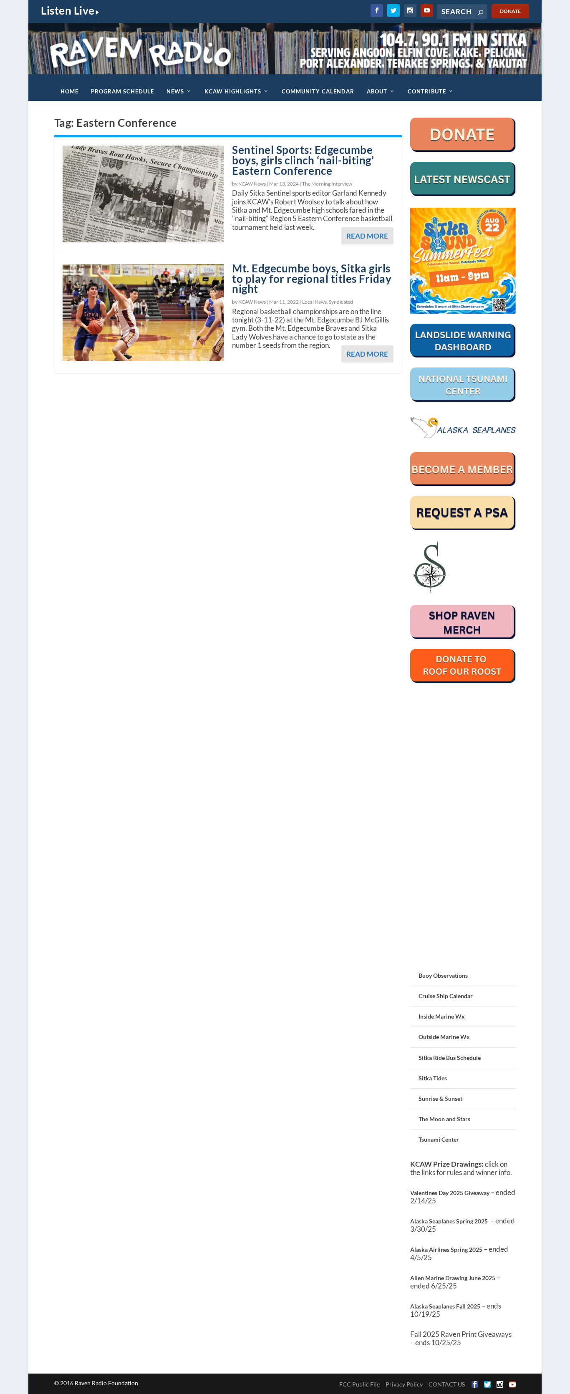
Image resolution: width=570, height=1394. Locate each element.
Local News (314, 302)
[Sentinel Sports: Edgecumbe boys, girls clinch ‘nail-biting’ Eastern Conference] (143, 194)
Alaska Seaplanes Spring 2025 (449, 1221)
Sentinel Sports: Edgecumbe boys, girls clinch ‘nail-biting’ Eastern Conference (303, 160)
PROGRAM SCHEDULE (122, 91)
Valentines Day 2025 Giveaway (449, 1192)
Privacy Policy (404, 1384)
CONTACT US (447, 1384)
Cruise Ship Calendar (446, 995)
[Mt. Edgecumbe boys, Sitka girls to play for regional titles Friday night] (143, 312)
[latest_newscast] (463, 193)
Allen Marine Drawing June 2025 (452, 1277)
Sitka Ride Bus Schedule (450, 1057)
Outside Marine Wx (444, 1036)
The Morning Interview (327, 184)
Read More (367, 235)
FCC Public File (359, 1384)
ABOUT (377, 91)
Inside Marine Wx (442, 1016)
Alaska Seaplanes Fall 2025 (445, 1306)
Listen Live (68, 10)
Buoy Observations (443, 975)
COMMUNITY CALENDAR (318, 91)
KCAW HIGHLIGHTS (232, 91)
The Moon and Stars (444, 1118)
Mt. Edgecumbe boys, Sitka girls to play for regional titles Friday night (311, 279)
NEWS (175, 91)
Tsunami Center (439, 1139)
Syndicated (341, 302)
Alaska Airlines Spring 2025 (446, 1249)
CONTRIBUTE (427, 91)
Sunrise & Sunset (440, 1098)
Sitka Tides (433, 1078)
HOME (69, 91)
